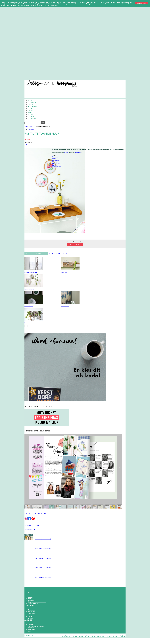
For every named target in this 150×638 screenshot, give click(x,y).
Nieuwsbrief (41, 81)
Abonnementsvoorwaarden (36, 626)
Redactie (27, 139)
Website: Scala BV (97, 636)
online (66, 152)
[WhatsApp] (46, 244)
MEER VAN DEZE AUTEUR (58, 253)
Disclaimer (66, 636)
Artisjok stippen (28, 306)
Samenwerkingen (31, 525)
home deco (55, 160)
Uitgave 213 (32, 126)
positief (54, 165)
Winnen (30, 114)
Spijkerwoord (64, 272)
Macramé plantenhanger (30, 272)
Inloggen (73, 81)
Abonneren (32, 81)
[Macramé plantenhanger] (33, 270)
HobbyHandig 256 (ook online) (43, 577)
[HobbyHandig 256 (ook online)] (28, 539)
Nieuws (30, 110)
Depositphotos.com (30, 529)
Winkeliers (31, 627)
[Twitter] (33, 244)
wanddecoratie (56, 166)
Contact (30, 624)
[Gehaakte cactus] (70, 303)
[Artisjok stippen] (33, 303)
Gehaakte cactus (65, 306)
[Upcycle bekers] (33, 320)
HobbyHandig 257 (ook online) (43, 567)
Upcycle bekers (28, 322)
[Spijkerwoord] (70, 270)
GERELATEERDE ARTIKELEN (36, 253)
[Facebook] (27, 244)
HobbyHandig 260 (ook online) (43, 539)
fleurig (54, 158)
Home (30, 100)
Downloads (32, 118)
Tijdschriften (32, 106)
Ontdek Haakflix (33, 603)
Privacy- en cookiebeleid (80, 636)
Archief (65, 81)
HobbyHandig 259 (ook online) (43, 548)
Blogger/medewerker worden (37, 602)
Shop (30, 112)
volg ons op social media (35, 513)
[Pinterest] (40, 244)
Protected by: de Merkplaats (116, 636)
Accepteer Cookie (75, 245)
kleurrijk (54, 161)
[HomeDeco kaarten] (33, 287)
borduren (55, 157)
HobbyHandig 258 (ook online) (43, 558)
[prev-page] (25, 326)
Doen (30, 108)
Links (29, 631)
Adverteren (51, 81)
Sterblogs (31, 600)
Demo (59, 81)
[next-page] (29, 326)
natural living (56, 163)
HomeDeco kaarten (29, 289)
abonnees (78, 152)
